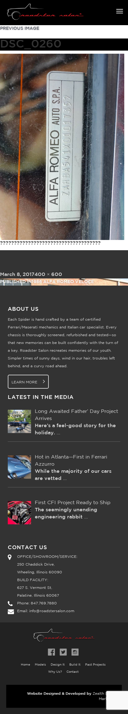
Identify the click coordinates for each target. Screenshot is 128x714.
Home (25, 664)
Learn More (25, 382)
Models (40, 664)
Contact (72, 672)
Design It (58, 664)
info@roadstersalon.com (51, 611)
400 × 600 (48, 274)
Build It (74, 664)
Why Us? (55, 672)
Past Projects (95, 664)
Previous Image (19, 28)
